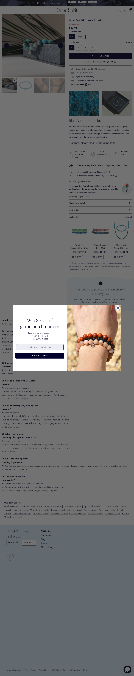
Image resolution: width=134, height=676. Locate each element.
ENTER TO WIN (40, 355)
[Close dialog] (118, 308)
